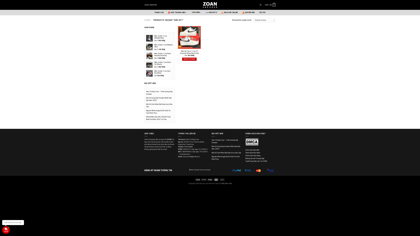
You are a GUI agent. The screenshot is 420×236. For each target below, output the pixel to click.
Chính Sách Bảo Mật (252, 150)
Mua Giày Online (231, 12)
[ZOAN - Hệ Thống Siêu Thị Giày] (210, 5)
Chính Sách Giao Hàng (252, 155)
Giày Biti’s (213, 12)
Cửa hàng (196, 12)
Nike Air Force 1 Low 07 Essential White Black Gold (189, 52)
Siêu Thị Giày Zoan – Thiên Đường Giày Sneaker (159, 93)
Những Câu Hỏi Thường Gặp (254, 158)
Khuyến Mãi (250, 12)
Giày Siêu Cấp (226, 183)
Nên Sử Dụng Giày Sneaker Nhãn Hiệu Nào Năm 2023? (159, 99)
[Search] (260, 5)
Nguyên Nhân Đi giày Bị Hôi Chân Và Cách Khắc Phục (158, 112)
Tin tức (262, 12)
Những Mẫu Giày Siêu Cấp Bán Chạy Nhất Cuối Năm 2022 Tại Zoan (158, 118)
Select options (189, 59)
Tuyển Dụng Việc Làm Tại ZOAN (256, 161)
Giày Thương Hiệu (178, 12)
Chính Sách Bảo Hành (252, 153)
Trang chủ (159, 12)
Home (147, 20)
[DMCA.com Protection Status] (252, 142)
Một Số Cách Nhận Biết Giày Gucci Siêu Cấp (159, 105)
